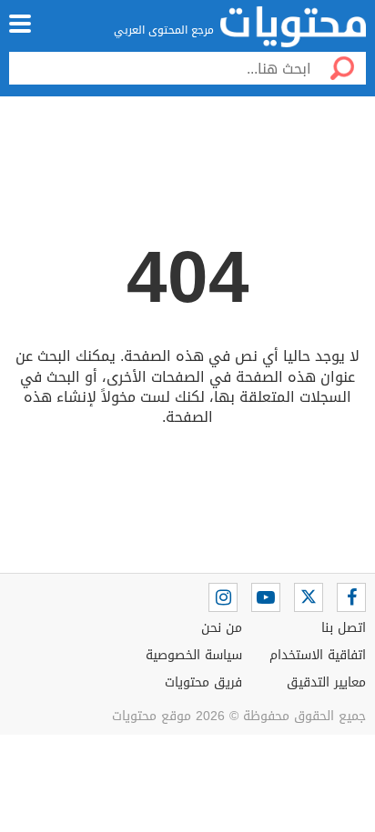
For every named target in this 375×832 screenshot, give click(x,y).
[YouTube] (265, 597)
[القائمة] (20, 24)
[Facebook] (351, 597)
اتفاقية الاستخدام (317, 655)
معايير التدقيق (326, 682)
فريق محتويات (203, 682)
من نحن (221, 627)
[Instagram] (223, 597)
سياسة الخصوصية (194, 655)
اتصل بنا (343, 627)
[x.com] (308, 597)
